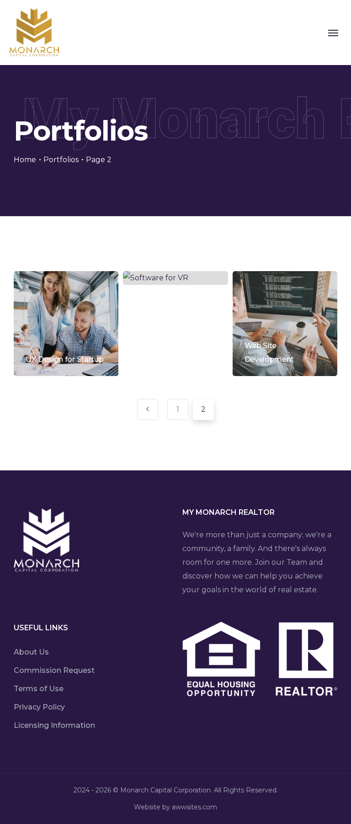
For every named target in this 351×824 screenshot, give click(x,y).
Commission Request (54, 670)
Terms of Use (39, 688)
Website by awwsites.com (175, 807)
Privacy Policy (39, 707)
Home (25, 159)
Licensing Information (54, 725)
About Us (31, 652)
